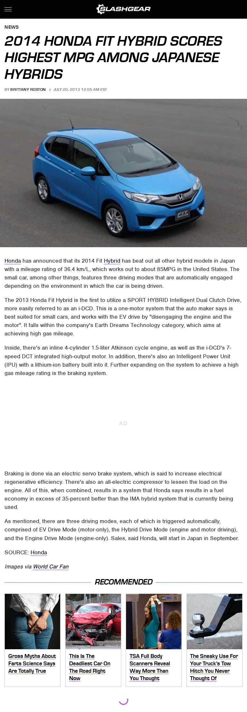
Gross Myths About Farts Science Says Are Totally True (32, 663)
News (12, 27)
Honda (13, 260)
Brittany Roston (28, 89)
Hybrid (112, 260)
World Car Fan (51, 566)
